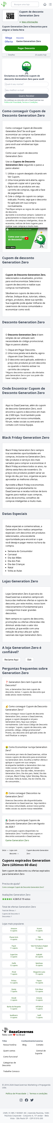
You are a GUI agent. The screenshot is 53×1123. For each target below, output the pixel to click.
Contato (39, 1044)
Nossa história (9, 1044)
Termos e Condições (30, 102)
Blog (24, 1044)
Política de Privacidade (12, 102)
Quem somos (9, 1050)
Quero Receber (26, 95)
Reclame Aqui (11, 659)
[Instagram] (21, 1100)
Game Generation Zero (17, 840)
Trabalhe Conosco (11, 1071)
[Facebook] (26, 1100)
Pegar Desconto (26, 48)
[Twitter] (32, 1100)
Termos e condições (38, 1093)
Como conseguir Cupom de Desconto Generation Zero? (23, 887)
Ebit (29, 659)
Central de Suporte (40, 1052)
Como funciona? (10, 1056)
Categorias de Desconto (9, 1064)
